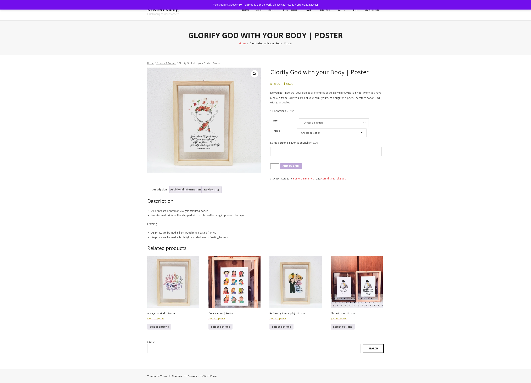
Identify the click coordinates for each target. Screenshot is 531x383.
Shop (259, 10)
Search (151, 341)
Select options (159, 326)
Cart (340, 10)
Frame (276, 130)
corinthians (327, 178)
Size (275, 120)
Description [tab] (159, 189)
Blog (355, 10)
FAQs (309, 10)
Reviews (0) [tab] (211, 189)
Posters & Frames (166, 63)
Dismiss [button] (313, 4)
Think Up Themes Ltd (173, 376)
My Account (373, 10)
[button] (254, 74)
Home (245, 10)
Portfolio (290, 10)
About (272, 10)
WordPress (210, 376)
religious (341, 178)
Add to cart (291, 166)
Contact (324, 10)
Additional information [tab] (185, 189)
